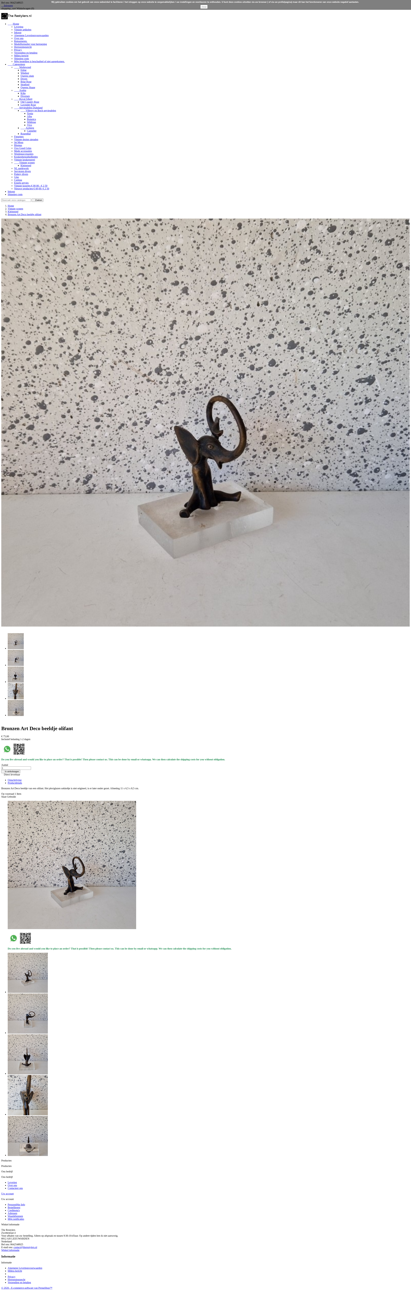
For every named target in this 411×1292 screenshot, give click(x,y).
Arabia (20, 90)
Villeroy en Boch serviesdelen (38, 110)
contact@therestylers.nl (25, 1247)
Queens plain (27, 76)
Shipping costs (21, 58)
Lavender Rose (28, 104)
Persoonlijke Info (16, 1204)
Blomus (18, 145)
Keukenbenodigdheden (26, 156)
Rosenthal (26, 133)
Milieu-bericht (21, 55)
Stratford (25, 84)
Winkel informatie (10, 1250)
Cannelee (31, 130)
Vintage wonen (24, 162)
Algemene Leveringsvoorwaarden (31, 35)
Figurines (19, 136)
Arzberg (27, 128)
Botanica (31, 119)
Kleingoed (26, 165)
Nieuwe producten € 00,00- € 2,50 (31, 188)
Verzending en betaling (25, 52)
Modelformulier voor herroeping (30, 44)
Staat (4, 796)
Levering (18, 26)
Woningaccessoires (23, 154)
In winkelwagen (11, 771)
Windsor (25, 73)
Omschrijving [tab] (15, 780)
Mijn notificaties (16, 1219)
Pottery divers (21, 174)
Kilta (23, 93)
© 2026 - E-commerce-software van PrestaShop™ (26, 1288)
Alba (29, 116)
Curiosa (18, 180)
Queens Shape (28, 87)
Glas (16, 177)
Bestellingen (14, 1207)
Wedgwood (22, 67)
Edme (23, 70)
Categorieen (16, 64)
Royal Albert (23, 99)
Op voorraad (7, 793)
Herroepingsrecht (23, 47)
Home (13, 23)
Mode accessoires (23, 151)
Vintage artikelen (22, 29)
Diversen (25, 96)
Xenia (30, 113)
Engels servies (21, 182)
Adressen (12, 1213)
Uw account (7, 1193)
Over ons (18, 38)
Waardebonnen (15, 1216)
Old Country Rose (30, 102)
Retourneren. (20, 41)
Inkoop (17, 32)
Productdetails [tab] (15, 783)
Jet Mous (18, 142)
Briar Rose (26, 81)
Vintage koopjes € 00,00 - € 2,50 (30, 185)
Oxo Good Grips (22, 148)
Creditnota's (14, 1210)
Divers (24, 78)
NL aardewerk (21, 168)
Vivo (29, 125)
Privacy (18, 49)
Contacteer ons (15, 1188)
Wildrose (31, 122)
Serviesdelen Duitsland (28, 107)
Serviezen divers (22, 171)
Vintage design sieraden (26, 139)
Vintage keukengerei (24, 159)
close (204, 6)
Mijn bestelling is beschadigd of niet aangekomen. (39, 61)
